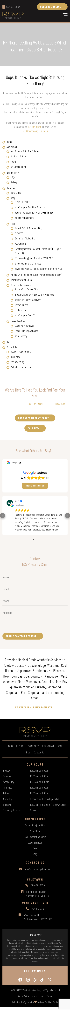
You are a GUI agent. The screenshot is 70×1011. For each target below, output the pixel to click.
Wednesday (8, 782)
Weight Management (24, 217)
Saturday (7, 799)
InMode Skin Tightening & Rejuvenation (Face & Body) (36, 274)
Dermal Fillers (21, 305)
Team (13, 161)
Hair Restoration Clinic (21, 280)
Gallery (14, 182)
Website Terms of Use (21, 367)
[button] (2, 515)
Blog (9, 342)
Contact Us (12, 347)
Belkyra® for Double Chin (26, 289)
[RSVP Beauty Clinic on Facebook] (20, 980)
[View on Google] (10, 503)
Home (9, 141)
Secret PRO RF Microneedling (28, 228)
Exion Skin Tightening (25, 238)
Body (13, 197)
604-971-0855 (35, 126)
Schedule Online (50, 6)
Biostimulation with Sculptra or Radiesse (34, 294)
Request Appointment (21, 351)
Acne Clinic (16, 192)
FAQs (13, 177)
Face (13, 223)
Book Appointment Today (33, 418)
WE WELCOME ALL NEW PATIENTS (33, 707)
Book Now (15, 356)
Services (11, 188)
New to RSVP (13, 172)
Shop (60, 745)
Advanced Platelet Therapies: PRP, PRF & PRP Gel (38, 268)
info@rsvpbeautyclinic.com (35, 131)
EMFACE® (19, 233)
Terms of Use (37, 996)
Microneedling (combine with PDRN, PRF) (34, 258)
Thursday (7, 787)
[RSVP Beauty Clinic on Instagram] (28, 980)
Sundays (7, 804)
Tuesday (7, 776)
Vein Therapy (21, 336)
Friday (6, 793)
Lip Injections (21, 310)
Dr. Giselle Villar (18, 166)
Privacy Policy (17, 362)
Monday (6, 770)
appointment (61, 403)
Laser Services (18, 321)
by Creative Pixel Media (48, 1002)
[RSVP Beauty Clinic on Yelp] (35, 980)
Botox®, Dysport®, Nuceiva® (28, 299)
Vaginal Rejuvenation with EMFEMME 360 (34, 212)
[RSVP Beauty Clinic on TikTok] (42, 980)
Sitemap (50, 996)
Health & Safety (18, 156)
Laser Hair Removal (24, 325)
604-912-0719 (37, 908)
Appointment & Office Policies (25, 151)
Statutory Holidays (12, 810)
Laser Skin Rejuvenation (26, 330)
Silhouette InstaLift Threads (28, 263)
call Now (33, 428)
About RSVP (12, 147)
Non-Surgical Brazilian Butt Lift (30, 207)
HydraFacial (20, 243)
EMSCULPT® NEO (22, 202)
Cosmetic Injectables (21, 285)
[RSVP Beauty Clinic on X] (50, 980)
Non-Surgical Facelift (25, 315)
